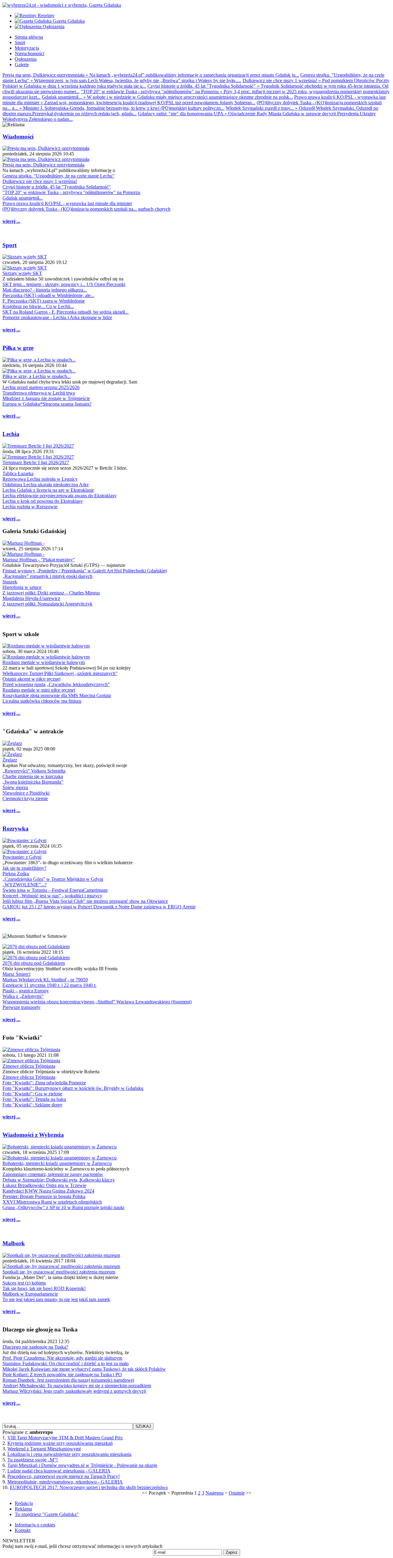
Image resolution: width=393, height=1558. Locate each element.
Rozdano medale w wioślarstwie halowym (43, 662)
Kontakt (22, 1530)
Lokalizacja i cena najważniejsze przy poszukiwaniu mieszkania (69, 1454)
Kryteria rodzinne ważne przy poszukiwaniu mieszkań (60, 1443)
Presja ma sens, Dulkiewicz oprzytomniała (43, 164)
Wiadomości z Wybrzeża (33, 1135)
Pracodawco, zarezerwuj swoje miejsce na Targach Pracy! (63, 1476)
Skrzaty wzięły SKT (22, 273)
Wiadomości (17, 136)
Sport (9, 245)
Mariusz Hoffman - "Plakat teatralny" (38, 559)
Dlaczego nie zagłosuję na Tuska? (35, 1347)
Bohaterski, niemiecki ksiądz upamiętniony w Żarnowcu (57, 1163)
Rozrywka (15, 828)
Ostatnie (237, 1492)
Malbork (13, 1243)
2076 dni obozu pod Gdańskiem (33, 963)
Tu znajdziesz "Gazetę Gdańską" (47, 1514)
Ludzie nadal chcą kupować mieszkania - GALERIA (59, 1470)
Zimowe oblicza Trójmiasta (28, 1066)
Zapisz (232, 1552)
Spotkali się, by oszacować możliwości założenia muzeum (58, 1271)
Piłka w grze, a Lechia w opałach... (36, 376)
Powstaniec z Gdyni (21, 857)
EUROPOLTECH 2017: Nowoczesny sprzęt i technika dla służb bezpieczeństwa (89, 1487)
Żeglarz (9, 759)
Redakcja (24, 1503)
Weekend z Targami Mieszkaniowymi (44, 1448)
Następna (214, 1492)
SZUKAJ (143, 1426)
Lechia (10, 434)
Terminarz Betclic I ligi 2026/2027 (35, 462)
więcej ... (11, 221)
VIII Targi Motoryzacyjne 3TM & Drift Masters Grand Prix (65, 1437)
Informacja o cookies (35, 1524)
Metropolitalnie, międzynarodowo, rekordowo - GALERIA (65, 1481)
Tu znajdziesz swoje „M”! (32, 1459)
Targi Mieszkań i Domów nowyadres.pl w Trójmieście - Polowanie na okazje (82, 1465)
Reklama (23, 1508)
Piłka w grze (17, 348)
